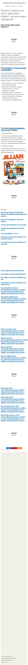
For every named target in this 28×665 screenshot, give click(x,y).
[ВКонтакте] (8, 448)
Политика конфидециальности (7, 660)
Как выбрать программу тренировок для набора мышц (13, 283)
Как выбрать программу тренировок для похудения (13, 243)
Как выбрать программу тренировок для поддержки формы (13, 238)
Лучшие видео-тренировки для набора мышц (12, 229)
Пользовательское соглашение (11, 658)
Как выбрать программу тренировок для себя (13, 278)
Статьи (20, 6)
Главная (7, 6)
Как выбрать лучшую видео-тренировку (13, 274)
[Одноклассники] (19, 448)
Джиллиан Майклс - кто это (9, 233)
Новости (14, 6)
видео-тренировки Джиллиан (13, 128)
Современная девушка (14, 3)
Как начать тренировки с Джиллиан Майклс (12, 220)
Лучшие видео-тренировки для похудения (13, 225)
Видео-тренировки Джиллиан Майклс (12, 270)
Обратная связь (4, 662)
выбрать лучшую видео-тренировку (13, 68)
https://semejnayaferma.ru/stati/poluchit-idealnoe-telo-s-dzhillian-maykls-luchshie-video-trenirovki (14, 214)
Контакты (3, 658)
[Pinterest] (14, 448)
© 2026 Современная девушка (7, 656)
